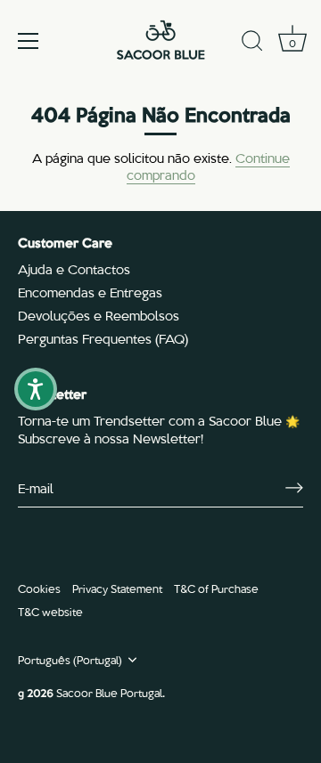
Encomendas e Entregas (90, 292)
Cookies (39, 588)
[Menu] (28, 41)
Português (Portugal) (70, 659)
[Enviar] (294, 488)
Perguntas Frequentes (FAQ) (103, 338)
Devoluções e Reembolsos (98, 315)
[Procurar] (252, 43)
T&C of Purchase (216, 588)
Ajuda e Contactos (74, 269)
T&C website (50, 611)
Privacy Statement (117, 588)
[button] (35, 389)
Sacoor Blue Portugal (109, 692)
